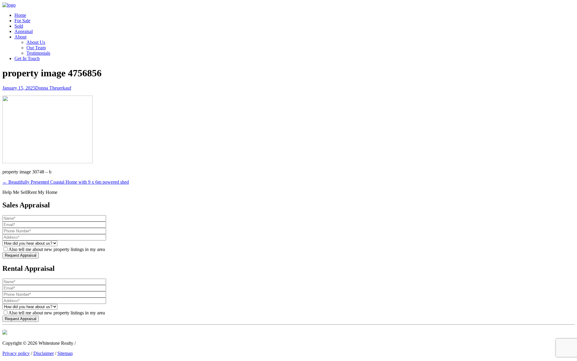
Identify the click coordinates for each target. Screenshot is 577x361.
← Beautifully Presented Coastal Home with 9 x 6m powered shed (65, 182)
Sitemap (65, 353)
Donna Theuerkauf (53, 87)
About (20, 36)
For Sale (22, 20)
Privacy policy (16, 353)
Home (20, 15)
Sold (18, 26)
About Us (35, 42)
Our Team (36, 47)
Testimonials (38, 53)
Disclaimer (43, 353)
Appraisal (23, 31)
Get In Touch (27, 58)
